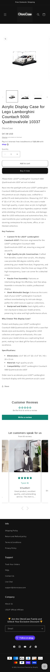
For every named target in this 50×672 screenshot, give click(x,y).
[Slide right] (47, 97)
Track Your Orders (12, 564)
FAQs (7, 570)
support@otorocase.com (15, 587)
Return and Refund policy (15, 536)
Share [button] (6, 386)
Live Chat (9, 582)
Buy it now (25, 171)
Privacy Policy (10, 548)
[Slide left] (3, 97)
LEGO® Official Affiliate (14, 609)
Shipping (4, 137)
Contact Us (9, 576)
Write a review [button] (25, 417)
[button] (5, 14)
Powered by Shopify (31, 667)
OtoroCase (20, 667)
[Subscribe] (42, 629)
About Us (9, 604)
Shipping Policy (11, 530)
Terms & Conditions (13, 542)
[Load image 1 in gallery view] (12, 96)
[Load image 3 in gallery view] (38, 96)
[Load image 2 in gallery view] (25, 96)
